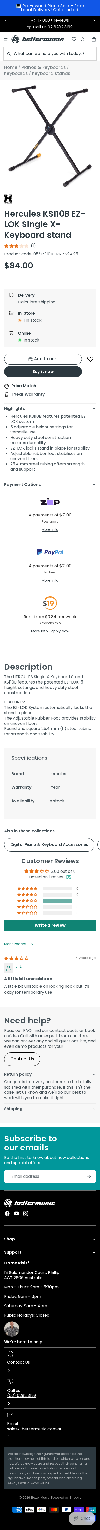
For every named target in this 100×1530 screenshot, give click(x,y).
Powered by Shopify (66, 1497)
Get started (65, 10)
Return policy (18, 1074)
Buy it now (43, 371)
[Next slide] (94, 20)
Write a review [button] (50, 925)
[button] (54, 303)
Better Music (40, 1497)
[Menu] (6, 39)
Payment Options (22, 484)
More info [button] (50, 529)
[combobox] (50, 53)
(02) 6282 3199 (21, 1395)
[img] (16, 958)
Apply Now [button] (60, 631)
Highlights (14, 408)
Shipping (13, 1109)
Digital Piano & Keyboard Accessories (49, 845)
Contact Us (22, 1059)
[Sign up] (89, 1176)
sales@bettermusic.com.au (34, 1429)
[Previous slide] (6, 20)
